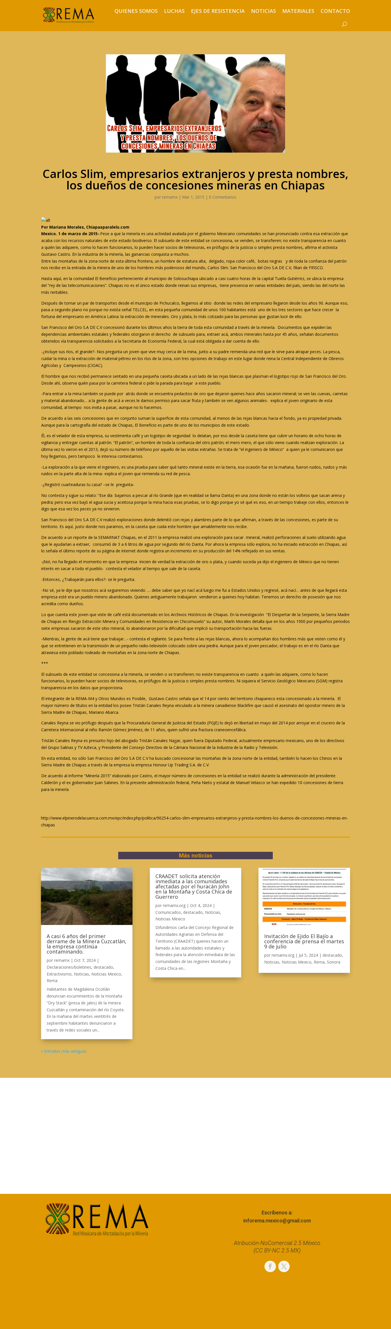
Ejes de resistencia (218, 10)
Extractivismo (59, 974)
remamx (169, 197)
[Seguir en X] (284, 1266)
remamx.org (174, 905)
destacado (103, 967)
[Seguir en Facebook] (270, 1266)
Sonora (333, 962)
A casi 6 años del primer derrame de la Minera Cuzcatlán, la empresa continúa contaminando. (87, 944)
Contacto (335, 10)
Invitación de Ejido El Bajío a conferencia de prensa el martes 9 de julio (304, 941)
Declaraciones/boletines (69, 967)
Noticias (263, 10)
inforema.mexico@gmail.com (277, 1221)
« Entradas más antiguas (63, 1051)
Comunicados (168, 912)
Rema (52, 980)
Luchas (174, 10)
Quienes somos (136, 10)
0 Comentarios (222, 197)
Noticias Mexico (106, 974)
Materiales (298, 10)
